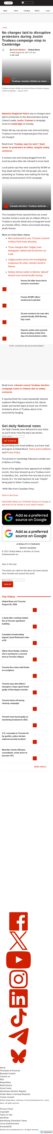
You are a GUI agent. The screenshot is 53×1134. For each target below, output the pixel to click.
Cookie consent (7, 1097)
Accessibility (6, 1126)
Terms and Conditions (40, 449)
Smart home (5, 1088)
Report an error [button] (28, 548)
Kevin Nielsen (19, 50)
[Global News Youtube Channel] (18, 968)
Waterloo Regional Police (15, 113)
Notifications (6, 1085)
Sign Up (7, 584)
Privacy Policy (13, 452)
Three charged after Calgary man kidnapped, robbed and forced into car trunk (27, 250)
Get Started (10, 441)
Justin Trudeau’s (26, 120)
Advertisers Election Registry (13, 1091)
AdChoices (48, 1132)
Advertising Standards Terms (13, 1121)
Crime (4, 28)
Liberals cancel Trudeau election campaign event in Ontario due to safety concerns (25, 388)
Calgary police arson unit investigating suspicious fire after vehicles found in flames (27, 263)
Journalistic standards (28, 544)
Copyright (4, 1112)
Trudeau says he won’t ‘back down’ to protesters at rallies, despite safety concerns (26, 147)
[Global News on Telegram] (18, 1045)
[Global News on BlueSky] (18, 1065)
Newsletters (5, 1082)
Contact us (5, 1076)
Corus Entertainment (9, 1123)
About (3, 1068)
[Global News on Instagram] (18, 988)
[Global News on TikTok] (18, 1026)
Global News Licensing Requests (15, 1094)
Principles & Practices (10, 1070)
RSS (2, 1079)
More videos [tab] (24, 234)
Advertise (4, 1118)
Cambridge (16, 124)
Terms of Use (6, 1115)
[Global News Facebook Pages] (18, 930)
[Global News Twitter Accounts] (18, 949)
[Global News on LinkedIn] (18, 1007)
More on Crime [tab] (9, 234)
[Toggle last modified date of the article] (37, 52)
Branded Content (8, 1073)
